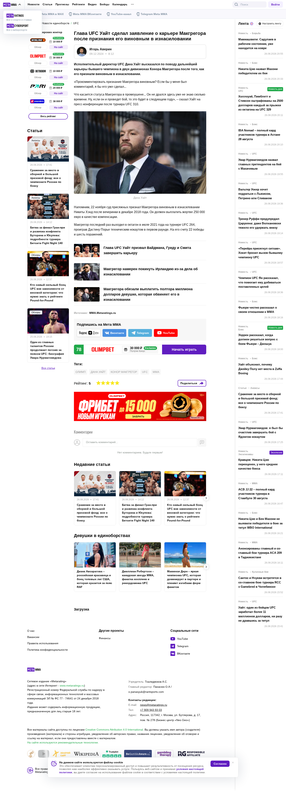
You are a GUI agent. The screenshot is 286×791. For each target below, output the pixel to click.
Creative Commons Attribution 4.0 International (114, 729)
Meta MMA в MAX (52, 14)
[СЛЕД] (206, 498)
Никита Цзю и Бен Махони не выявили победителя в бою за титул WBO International (260, 523)
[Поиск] (236, 4)
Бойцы (104, 4)
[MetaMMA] (37, 670)
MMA (156, 371)
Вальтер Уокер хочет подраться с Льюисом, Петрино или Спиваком (255, 194)
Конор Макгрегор (124, 371)
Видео (92, 4)
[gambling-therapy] (164, 754)
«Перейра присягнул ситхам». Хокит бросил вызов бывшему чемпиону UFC (260, 253)
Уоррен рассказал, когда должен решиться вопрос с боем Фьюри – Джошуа (258, 339)
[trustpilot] (112, 754)
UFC (145, 371)
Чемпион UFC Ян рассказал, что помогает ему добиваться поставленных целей (259, 282)
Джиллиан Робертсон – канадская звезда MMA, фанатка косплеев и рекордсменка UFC (138, 577)
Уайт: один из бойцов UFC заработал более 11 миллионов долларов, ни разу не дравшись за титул (260, 614)
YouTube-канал (121, 14)
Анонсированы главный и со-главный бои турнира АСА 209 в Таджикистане (260, 553)
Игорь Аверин (100, 49)
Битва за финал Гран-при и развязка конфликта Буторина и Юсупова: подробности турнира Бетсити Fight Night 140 (139, 512)
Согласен (220, 763)
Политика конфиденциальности (47, 649)
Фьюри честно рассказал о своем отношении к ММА (257, 310)
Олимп (80, 371)
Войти (275, 4)
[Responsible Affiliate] (191, 753)
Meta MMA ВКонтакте (87, 14)
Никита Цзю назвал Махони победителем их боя (258, 71)
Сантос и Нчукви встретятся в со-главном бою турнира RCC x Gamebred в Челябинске (259, 582)
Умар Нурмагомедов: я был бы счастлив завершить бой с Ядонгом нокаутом (260, 432)
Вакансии (33, 637)
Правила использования (42, 643)
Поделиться (188, 383)
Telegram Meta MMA (154, 14)
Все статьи (48, 368)
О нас (31, 630)
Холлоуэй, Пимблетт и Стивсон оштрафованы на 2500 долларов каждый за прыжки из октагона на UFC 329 (260, 103)
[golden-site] (61, 754)
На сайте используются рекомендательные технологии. (63, 742)
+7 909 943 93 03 (151, 709)
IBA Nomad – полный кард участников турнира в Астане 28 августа (259, 135)
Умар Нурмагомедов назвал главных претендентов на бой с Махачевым (259, 164)
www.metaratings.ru (72, 685)
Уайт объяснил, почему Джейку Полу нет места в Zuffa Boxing (260, 369)
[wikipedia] (86, 754)
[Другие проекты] (12, 5)
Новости (33, 4)
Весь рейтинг (48, 116)
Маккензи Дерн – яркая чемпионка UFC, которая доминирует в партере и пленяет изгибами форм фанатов (184, 579)
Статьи (47, 4)
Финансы (105, 638)
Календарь (119, 4)
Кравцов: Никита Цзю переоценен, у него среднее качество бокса (258, 464)
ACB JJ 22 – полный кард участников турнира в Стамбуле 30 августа (256, 494)
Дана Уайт (98, 371)
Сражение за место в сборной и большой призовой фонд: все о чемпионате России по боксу (92, 512)
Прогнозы (62, 4)
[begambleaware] (138, 754)
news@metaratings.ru (153, 704)
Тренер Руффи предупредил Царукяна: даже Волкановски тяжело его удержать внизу (259, 223)
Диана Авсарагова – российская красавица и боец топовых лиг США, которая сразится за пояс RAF (94, 579)
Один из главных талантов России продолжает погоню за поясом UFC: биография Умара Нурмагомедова (47, 350)
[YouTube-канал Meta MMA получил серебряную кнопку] (43, 754)
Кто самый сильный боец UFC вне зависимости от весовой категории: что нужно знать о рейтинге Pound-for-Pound (185, 512)
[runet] (31, 754)
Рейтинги (78, 4)
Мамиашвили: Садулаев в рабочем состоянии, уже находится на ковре (257, 44)
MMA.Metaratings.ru (102, 312)
